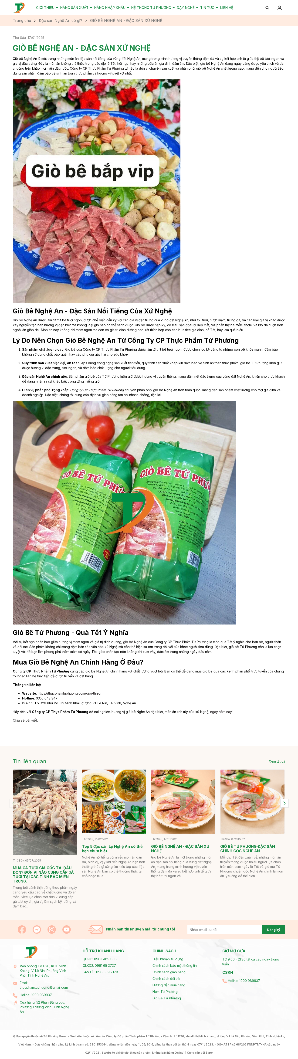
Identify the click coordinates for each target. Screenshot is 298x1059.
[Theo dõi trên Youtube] (66, 929)
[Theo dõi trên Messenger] (37, 929)
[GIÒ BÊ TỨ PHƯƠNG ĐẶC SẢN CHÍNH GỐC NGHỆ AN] (252, 801)
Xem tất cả (277, 761)
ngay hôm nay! (221, 712)
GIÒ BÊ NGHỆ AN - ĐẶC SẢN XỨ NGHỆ (180, 848)
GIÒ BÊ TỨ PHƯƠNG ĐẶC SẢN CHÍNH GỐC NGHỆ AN (247, 848)
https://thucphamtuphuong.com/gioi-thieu (69, 693)
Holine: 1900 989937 (36, 995)
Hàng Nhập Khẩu (110, 7)
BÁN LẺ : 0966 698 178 (100, 972)
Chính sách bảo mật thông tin (174, 965)
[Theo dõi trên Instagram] (52, 929)
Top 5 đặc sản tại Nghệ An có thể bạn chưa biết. (112, 848)
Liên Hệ (226, 7)
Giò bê (70, 349)
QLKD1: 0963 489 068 (100, 959)
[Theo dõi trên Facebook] (22, 929)
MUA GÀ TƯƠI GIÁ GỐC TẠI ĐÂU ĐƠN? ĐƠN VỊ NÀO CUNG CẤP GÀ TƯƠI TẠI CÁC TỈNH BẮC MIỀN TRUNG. (43, 874)
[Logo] (19, 8)
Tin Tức (207, 7)
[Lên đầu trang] (283, 1044)
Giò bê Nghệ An (25, 320)
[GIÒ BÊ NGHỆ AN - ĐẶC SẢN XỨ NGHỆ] (183, 801)
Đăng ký (273, 930)
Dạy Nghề (186, 7)
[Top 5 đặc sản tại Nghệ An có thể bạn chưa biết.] (114, 801)
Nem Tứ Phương (165, 992)
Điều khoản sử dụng (167, 959)
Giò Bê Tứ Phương (166, 998)
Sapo (209, 1052)
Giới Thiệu (45, 7)
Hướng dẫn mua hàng (168, 985)
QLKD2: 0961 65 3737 (99, 965)
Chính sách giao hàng (169, 972)
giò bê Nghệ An (135, 642)
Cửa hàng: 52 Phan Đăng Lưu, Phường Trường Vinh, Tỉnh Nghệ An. (44, 1007)
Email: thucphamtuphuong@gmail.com (44, 985)
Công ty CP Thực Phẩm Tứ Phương (97, 68)
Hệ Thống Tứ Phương (151, 7)
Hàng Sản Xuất (74, 7)
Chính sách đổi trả (166, 979)
